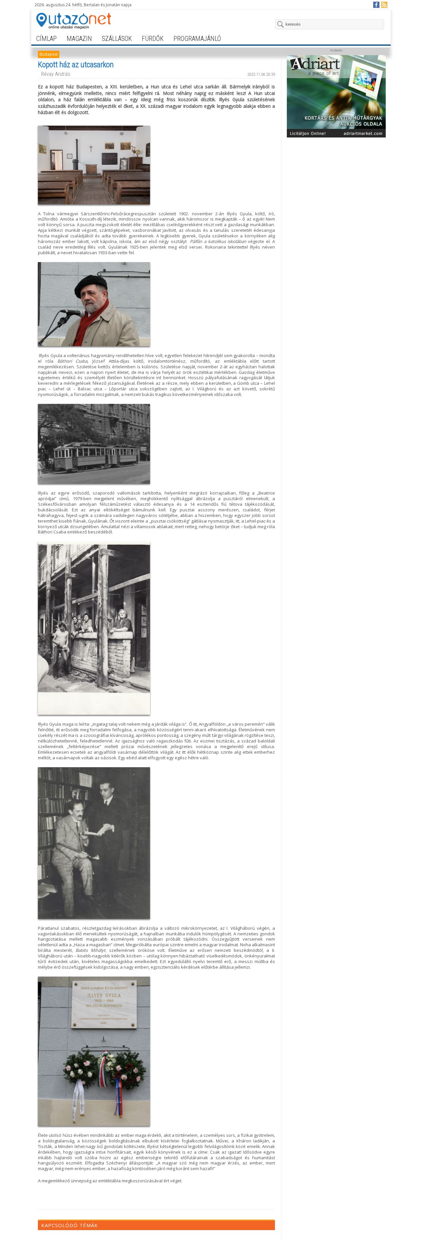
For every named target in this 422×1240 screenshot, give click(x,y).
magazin (79, 39)
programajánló (197, 39)
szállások (117, 39)
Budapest (49, 54)
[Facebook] (376, 4)
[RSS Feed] (383, 4)
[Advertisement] (336, 182)
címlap (46, 39)
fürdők (153, 39)
